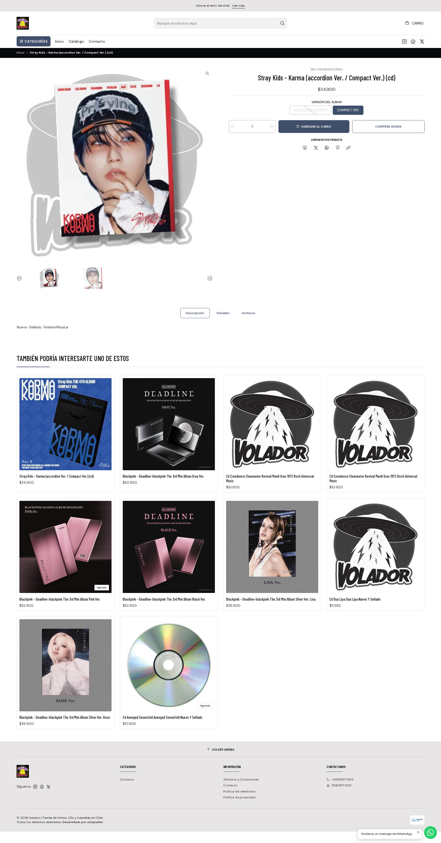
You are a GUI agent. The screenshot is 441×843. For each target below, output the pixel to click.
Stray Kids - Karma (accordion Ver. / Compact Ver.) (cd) (56, 476)
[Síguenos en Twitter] (422, 41)
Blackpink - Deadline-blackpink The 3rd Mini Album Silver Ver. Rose (64, 717)
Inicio (20, 52)
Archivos (248, 313)
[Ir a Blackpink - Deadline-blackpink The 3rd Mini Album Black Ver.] (169, 547)
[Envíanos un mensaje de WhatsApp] (430, 832)
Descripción (195, 313)
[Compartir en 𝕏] (316, 148)
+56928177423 (342, 779)
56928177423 (341, 785)
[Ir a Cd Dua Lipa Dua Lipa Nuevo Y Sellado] (375, 547)
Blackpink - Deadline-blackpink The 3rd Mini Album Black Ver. (164, 599)
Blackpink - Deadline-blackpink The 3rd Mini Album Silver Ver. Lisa (270, 599)
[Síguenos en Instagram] (404, 41)
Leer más (238, 5)
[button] (34, 41)
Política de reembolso (239, 791)
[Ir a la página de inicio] (23, 23)
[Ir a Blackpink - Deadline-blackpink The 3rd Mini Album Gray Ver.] (169, 424)
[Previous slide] (20, 278)
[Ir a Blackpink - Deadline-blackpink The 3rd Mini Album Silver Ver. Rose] (65, 665)
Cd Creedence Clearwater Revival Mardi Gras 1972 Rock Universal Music (270, 478)
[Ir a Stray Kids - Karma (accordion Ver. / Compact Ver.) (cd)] (65, 424)
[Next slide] (209, 278)
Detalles (223, 313)
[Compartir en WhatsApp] (326, 148)
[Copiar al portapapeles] (348, 148)
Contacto (127, 779)
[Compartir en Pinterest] (337, 148)
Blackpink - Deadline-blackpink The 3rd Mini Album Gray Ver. (163, 476)
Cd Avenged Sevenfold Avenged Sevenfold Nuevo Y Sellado (162, 717)
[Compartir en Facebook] (305, 148)
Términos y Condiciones (241, 779)
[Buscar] (282, 23)
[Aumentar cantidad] (271, 126)
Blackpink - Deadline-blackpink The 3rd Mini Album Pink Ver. (59, 599)
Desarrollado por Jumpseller (83, 822)
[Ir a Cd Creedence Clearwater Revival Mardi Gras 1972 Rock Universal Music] (272, 424)
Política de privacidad (239, 797)
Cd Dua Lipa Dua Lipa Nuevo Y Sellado (355, 599)
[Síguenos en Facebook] (413, 41)
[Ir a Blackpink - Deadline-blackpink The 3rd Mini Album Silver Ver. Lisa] (272, 547)
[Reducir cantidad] (232, 126)
